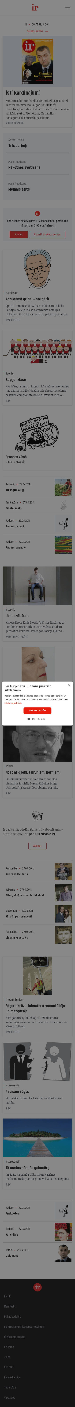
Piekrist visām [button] (37, 710)
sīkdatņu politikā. (13, 703)
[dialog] (37, 703)
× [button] (69, 685)
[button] (37, 719)
